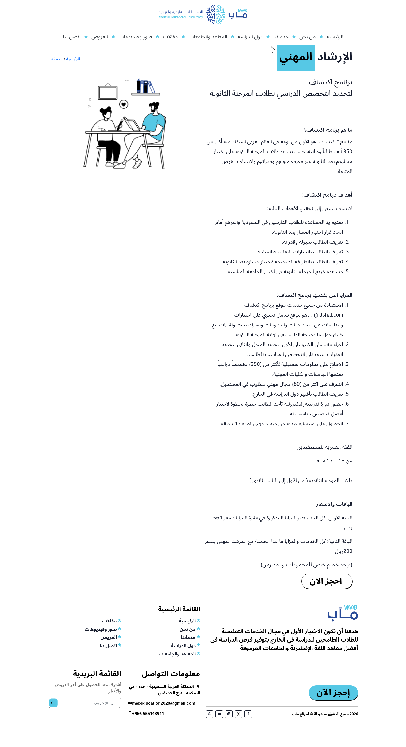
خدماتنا (281, 36)
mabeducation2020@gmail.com (163, 703)
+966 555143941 (148, 713)
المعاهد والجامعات (208, 36)
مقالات (170, 36)
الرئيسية (335, 36)
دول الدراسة (250, 36)
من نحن (307, 36)
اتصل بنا (72, 36)
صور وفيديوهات (135, 36)
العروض (99, 36)
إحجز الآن (333, 692)
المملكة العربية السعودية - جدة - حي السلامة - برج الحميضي (164, 689)
